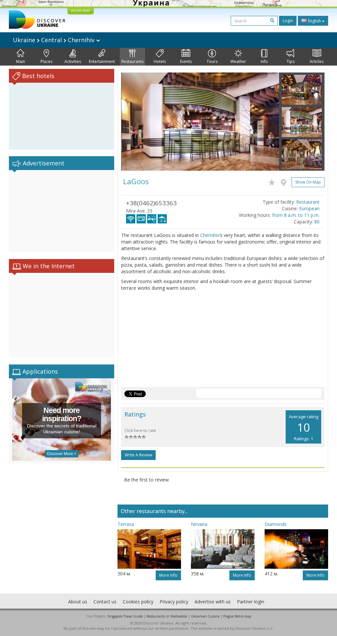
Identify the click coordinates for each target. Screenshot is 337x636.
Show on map (308, 182)
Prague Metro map (237, 616)
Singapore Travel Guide (125, 616)
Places (46, 61)
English (314, 21)
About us (77, 601)
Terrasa (125, 524)
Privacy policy (174, 601)
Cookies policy (138, 601)
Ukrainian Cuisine (205, 616)
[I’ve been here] (285, 181)
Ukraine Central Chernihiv (54, 40)
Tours (212, 61)
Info (264, 61)
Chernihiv (210, 235)
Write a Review (138, 455)
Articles (317, 61)
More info (168, 575)
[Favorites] (273, 181)
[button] (133, 121)
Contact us (105, 601)
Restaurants (132, 61)
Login (288, 20)
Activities (73, 61)
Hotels (160, 61)
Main (20, 61)
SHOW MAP (81, 10)
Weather (238, 61)
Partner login (250, 601)
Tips (291, 61)
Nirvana (199, 524)
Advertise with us (212, 601)
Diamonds (276, 524)
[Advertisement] (61, 211)
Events (186, 61)
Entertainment (102, 61)
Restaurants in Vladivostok (166, 616)
